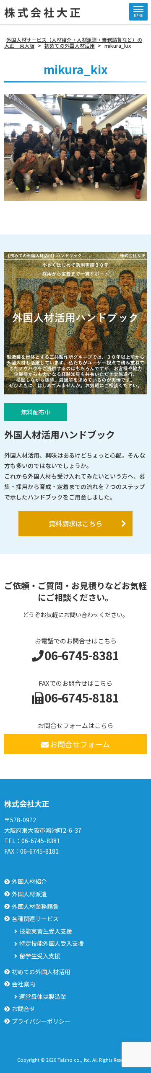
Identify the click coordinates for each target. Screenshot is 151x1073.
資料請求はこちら (75, 523)
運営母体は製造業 (42, 997)
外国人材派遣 (29, 894)
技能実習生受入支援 (45, 931)
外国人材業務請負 (35, 907)
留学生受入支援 (39, 956)
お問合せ (23, 1009)
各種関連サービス (35, 919)
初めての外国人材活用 (41, 972)
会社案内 (23, 984)
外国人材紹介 (29, 881)
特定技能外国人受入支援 (51, 943)
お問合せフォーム (80, 743)
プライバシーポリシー (41, 1021)
